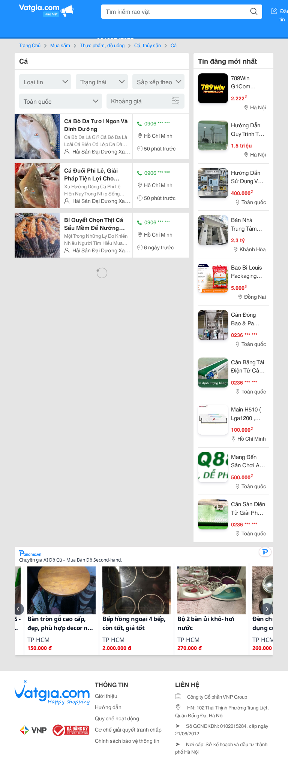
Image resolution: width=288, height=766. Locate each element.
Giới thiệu (106, 695)
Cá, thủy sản (147, 45)
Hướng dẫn (108, 707)
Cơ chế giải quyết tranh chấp (128, 729)
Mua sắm (60, 45)
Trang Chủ (29, 45)
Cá (174, 45)
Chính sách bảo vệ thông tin (127, 740)
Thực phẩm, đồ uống (102, 45)
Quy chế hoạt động (117, 718)
